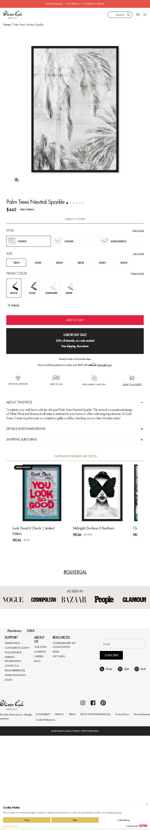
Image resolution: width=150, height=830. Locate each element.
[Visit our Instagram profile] (83, 797)
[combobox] (119, 15)
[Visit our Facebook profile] (93, 797)
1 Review (31, 547)
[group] (75, 119)
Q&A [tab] (31, 630)
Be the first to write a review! (75, 710)
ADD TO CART (75, 320)
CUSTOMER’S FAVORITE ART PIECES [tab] (75, 456)
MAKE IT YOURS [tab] (75, 219)
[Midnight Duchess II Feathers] (102, 492)
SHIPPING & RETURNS (21, 439)
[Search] (128, 15)
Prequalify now (104, 365)
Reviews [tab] (14, 630)
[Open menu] (145, 15)
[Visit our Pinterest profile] (103, 797)
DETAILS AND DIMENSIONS (25, 428)
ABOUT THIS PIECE (19, 402)
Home (6, 25)
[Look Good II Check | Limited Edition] (41, 492)
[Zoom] (15, 180)
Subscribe (111, 749)
